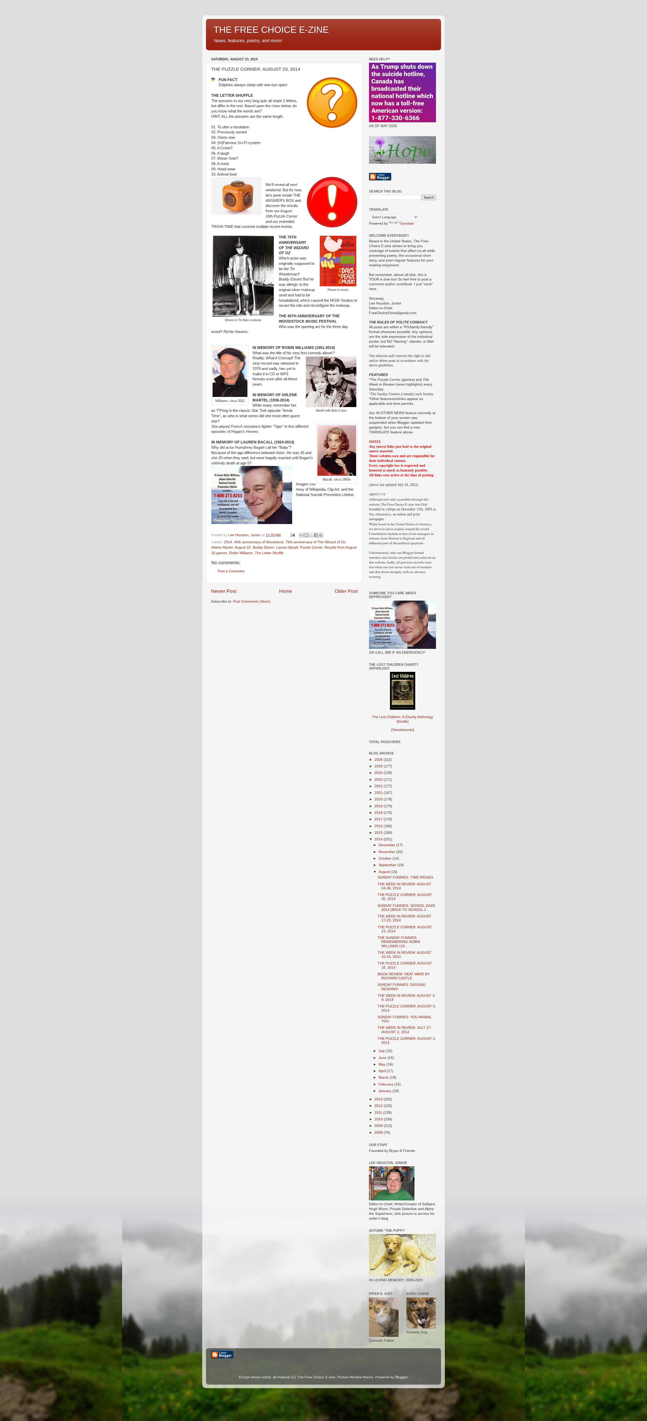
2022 (379, 786)
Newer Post (223, 591)
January (385, 1091)
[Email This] (301, 535)
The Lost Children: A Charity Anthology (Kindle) (402, 719)
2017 (379, 819)
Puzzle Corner (311, 547)
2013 (379, 1099)
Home (285, 591)
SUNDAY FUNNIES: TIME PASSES (405, 877)
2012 (379, 1106)
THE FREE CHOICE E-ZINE (271, 30)
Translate (406, 223)
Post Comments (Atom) (251, 601)
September (388, 865)
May (382, 1064)
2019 (379, 806)
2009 (379, 1126)
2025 (379, 766)
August (385, 872)
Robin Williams (241, 553)
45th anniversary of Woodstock (259, 542)
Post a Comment (231, 571)
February (386, 1084)
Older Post (346, 591)
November (387, 852)
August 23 (243, 547)
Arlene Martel (222, 547)
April (383, 1071)
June (383, 1058)
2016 (379, 826)
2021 (379, 793)
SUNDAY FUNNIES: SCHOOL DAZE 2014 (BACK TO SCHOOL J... (406, 908)
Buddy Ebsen (263, 547)
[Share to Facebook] (315, 535)
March (384, 1077)
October (385, 858)
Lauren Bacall (287, 547)
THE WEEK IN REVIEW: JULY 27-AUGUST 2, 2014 (405, 1030)
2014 (228, 542)
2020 (379, 799)
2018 (379, 813)
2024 (379, 773)
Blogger (401, 1377)
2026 (379, 760)
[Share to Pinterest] (320, 535)
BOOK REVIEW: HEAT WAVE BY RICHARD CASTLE (404, 976)
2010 (379, 1119)
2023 (379, 779)
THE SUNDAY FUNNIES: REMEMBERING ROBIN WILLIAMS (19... (399, 942)
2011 (379, 1113)
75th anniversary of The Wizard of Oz (315, 542)
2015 (379, 833)
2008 (379, 1132)
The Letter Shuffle (269, 553)
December (387, 845)
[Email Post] (292, 535)
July (382, 1051)
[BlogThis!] (306, 535)
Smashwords (402, 730)
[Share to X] (311, 535)
